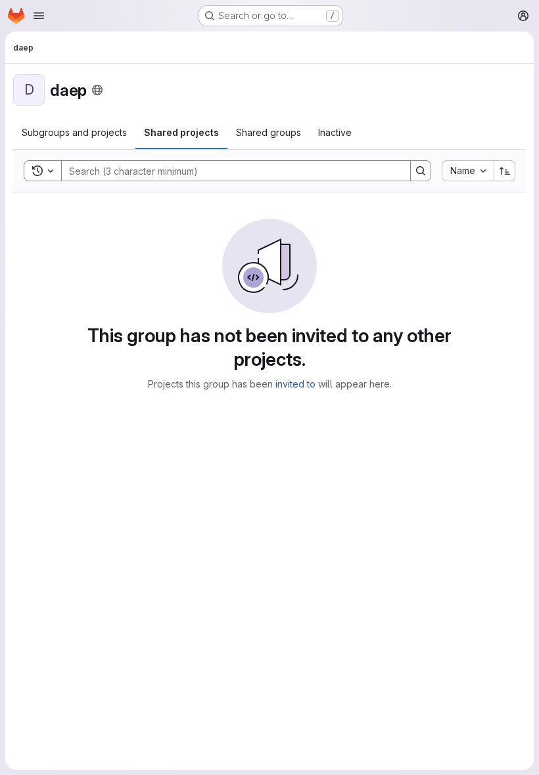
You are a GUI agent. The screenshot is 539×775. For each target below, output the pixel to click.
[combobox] (468, 170)
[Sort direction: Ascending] (504, 170)
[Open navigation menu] (38, 15)
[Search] (420, 170)
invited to (295, 383)
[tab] (74, 132)
